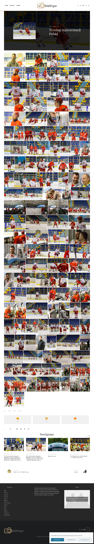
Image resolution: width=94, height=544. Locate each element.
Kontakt (12, 5)
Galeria (6, 492)
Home (6, 5)
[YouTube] (83, 5)
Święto (5, 510)
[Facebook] (78, 5)
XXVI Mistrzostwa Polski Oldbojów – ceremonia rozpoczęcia (78, 456)
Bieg (5, 490)
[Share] (10, 429)
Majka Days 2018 (52, 456)
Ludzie (5, 498)
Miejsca (6, 500)
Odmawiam (71, 539)
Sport (50, 26)
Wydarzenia (9, 454)
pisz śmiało (50, 494)
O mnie (18, 5)
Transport (6, 513)
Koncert (6, 496)
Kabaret (6, 494)
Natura (5, 504)
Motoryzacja (7, 502)
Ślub (5, 506)
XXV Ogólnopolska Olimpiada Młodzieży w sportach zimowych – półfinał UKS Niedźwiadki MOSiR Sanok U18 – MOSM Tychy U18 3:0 (12, 458)
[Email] (28, 429)
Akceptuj (57, 539)
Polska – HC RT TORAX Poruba (21, 471)
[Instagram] (80, 5)
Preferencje (85, 539)
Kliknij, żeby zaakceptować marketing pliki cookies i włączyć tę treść (77, 499)
